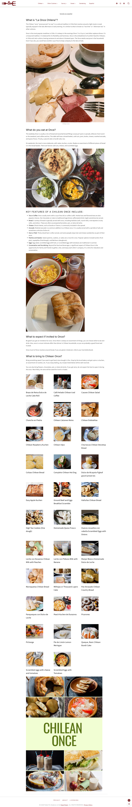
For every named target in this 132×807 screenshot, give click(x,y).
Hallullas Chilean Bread (91, 500)
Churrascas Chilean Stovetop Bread (93, 446)
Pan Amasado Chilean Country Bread (90, 588)
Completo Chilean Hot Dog (65, 472)
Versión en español (66, 14)
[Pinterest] (124, 3)
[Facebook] (116, 3)
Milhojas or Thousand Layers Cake (66, 588)
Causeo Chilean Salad (90, 392)
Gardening (82, 3)
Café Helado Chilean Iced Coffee (64, 394)
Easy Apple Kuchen (34, 500)
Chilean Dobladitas (89, 420)
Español (91, 3)
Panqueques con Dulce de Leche (37, 616)
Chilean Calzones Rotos (64, 420)
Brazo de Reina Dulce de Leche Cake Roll (36, 394)
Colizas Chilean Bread (35, 472)
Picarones (85, 614)
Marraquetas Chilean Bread (37, 586)
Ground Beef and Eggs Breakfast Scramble (63, 502)
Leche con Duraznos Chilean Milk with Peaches (38, 560)
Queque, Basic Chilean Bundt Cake (90, 644)
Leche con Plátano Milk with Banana (66, 560)
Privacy (56, 800)
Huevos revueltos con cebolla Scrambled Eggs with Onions (93, 531)
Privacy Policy (88, 805)
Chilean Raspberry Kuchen (37, 444)
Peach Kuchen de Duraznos (65, 614)
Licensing (74, 800)
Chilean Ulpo (59, 444)
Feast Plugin (64, 805)
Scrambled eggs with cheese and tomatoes (38, 671)
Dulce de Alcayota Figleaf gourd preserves (92, 474)
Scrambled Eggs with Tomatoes (63, 671)
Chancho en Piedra (34, 420)
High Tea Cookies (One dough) (35, 529)
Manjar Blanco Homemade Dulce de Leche (92, 560)
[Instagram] (120, 3)
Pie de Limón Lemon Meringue (62, 644)
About (65, 800)
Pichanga (30, 642)
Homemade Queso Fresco (65, 528)
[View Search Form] (128, 3)
